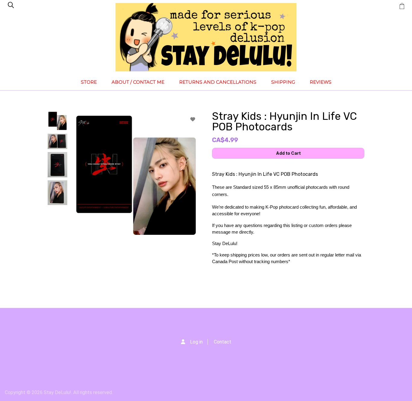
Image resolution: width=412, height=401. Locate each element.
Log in (196, 342)
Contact (222, 342)
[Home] (206, 37)
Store (89, 82)
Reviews (320, 82)
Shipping (283, 82)
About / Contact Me (138, 82)
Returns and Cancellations (217, 82)
